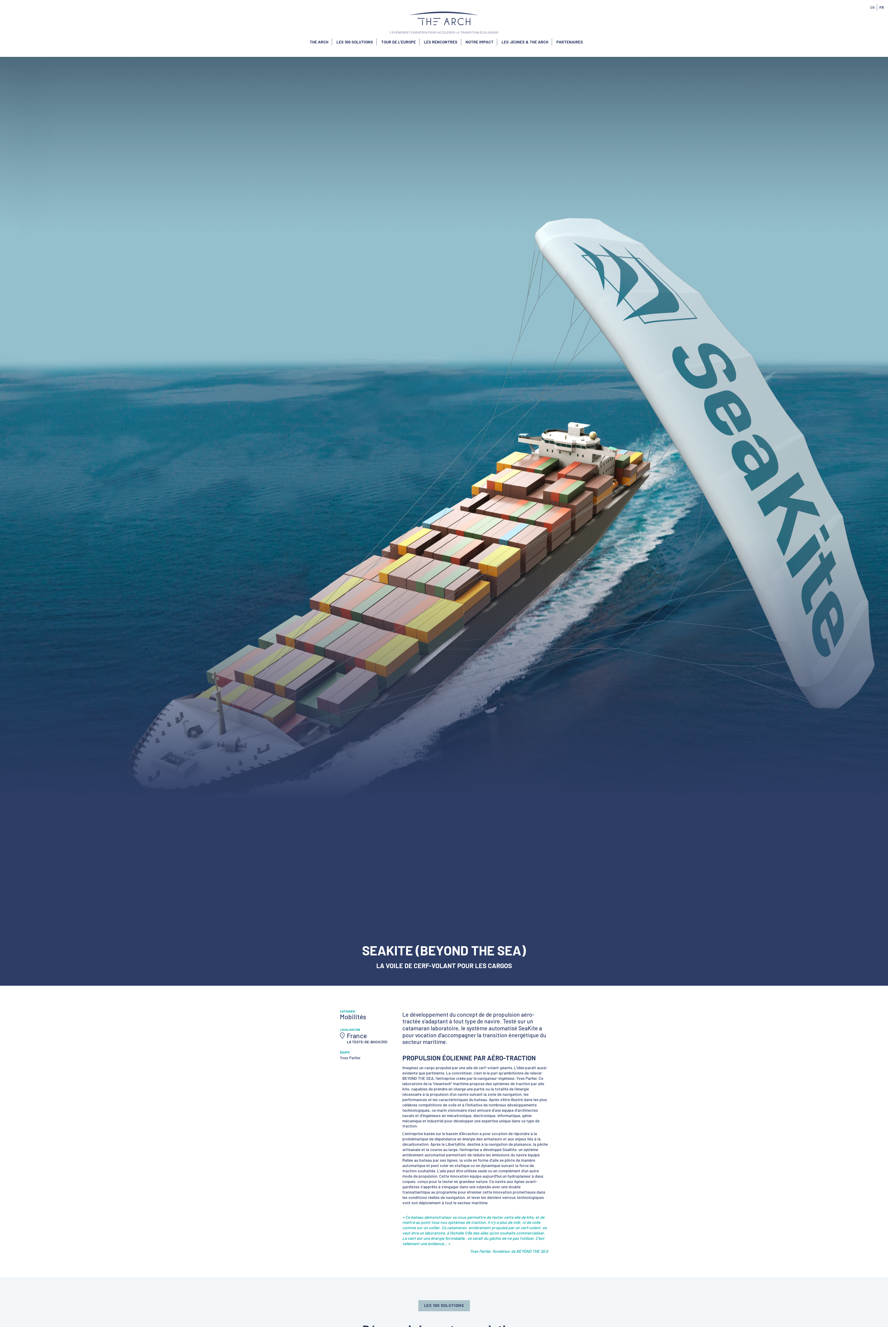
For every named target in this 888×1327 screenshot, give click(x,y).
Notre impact (479, 41)
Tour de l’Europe (398, 41)
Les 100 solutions (354, 41)
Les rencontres (440, 41)
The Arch (319, 41)
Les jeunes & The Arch (525, 41)
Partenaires (569, 41)
